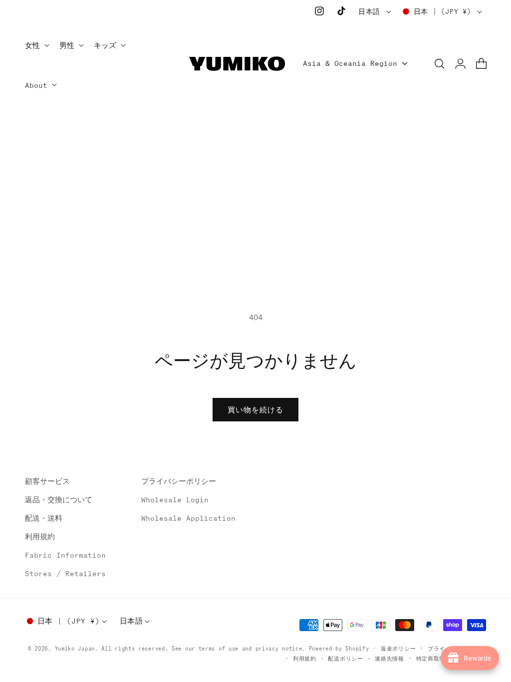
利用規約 (40, 536)
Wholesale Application (188, 518)
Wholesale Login (175, 499)
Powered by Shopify (339, 648)
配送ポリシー (345, 658)
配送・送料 (43, 518)
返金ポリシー (398, 648)
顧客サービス (47, 481)
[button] (36, 46)
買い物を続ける (255, 409)
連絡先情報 (389, 658)
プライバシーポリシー (178, 481)
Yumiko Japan (75, 648)
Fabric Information (65, 555)
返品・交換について (58, 499)
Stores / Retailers (65, 573)
